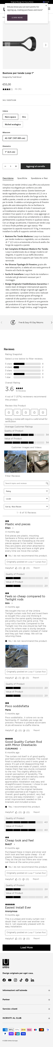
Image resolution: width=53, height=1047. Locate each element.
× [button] (46, 5)
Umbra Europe (12, 1041)
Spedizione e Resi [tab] (39, 178)
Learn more (17, 17)
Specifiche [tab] (22, 178)
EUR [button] (47, 2)
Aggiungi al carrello (35, 166)
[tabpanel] (26, 246)
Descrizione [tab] (8, 178)
